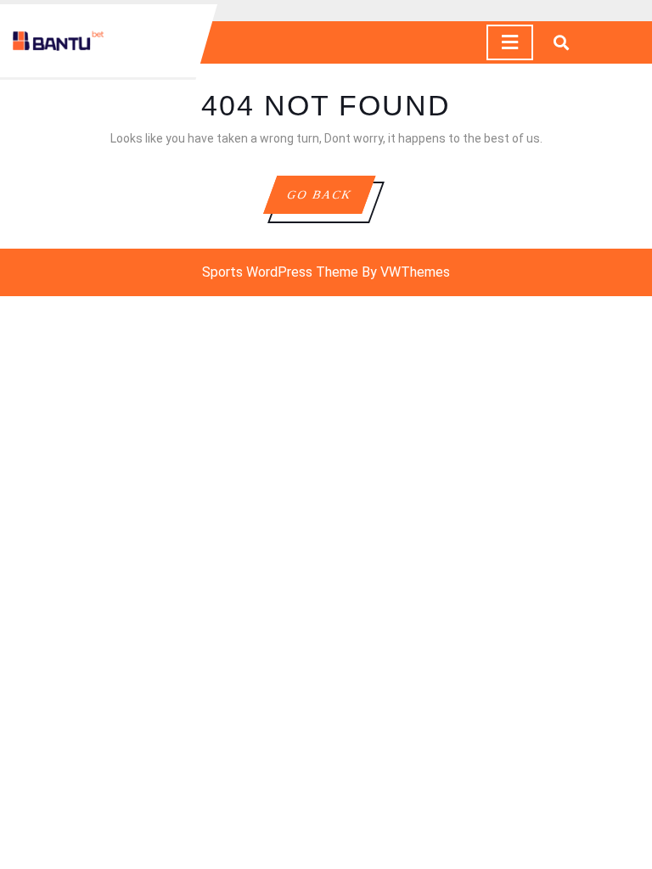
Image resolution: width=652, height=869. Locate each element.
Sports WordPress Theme (280, 272)
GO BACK (330, 201)
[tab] (509, 42)
